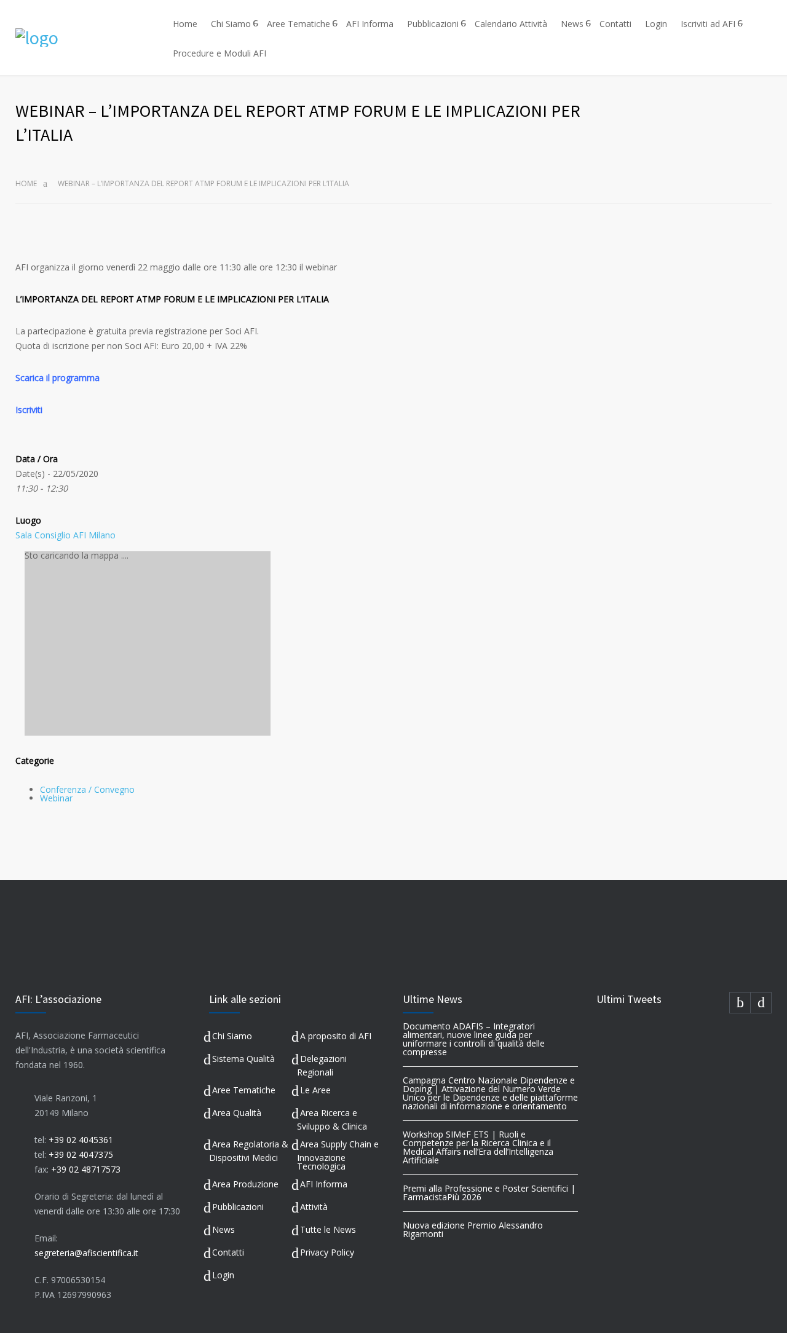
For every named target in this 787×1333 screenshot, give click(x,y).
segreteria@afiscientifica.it (86, 1253)
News (572, 23)
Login (656, 23)
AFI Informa (370, 23)
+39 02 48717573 (86, 1169)
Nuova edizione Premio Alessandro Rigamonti (473, 1229)
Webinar (56, 798)
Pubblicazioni (433, 23)
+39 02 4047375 (81, 1154)
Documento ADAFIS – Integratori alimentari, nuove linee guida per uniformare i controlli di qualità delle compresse (474, 1039)
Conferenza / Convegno (87, 789)
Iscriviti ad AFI (708, 23)
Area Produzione (245, 1184)
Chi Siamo (231, 23)
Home (185, 23)
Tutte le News (328, 1229)
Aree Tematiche (298, 23)
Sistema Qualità (243, 1058)
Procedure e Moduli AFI (219, 53)
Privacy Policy (327, 1252)
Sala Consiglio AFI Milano (65, 535)
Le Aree (315, 1090)
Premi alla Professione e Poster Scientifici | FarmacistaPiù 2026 (489, 1192)
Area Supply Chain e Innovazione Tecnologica (338, 1155)
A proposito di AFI (335, 1036)
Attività (314, 1207)
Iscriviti (28, 409)
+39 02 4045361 (81, 1140)
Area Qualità (236, 1113)
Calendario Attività (511, 23)
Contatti (615, 23)
